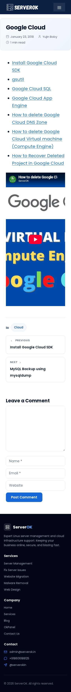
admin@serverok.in (22, 652)
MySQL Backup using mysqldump (28, 372)
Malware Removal (16, 583)
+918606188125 (19, 658)
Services (9, 614)
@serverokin (17, 665)
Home (8, 608)
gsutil (18, 79)
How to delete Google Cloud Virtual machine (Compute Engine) (37, 139)
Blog (7, 621)
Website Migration (16, 577)
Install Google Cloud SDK (31, 347)
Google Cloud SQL (31, 89)
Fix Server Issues (15, 570)
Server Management (18, 563)
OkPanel (9, 627)
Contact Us (12, 634)
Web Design (12, 590)
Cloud (18, 327)
